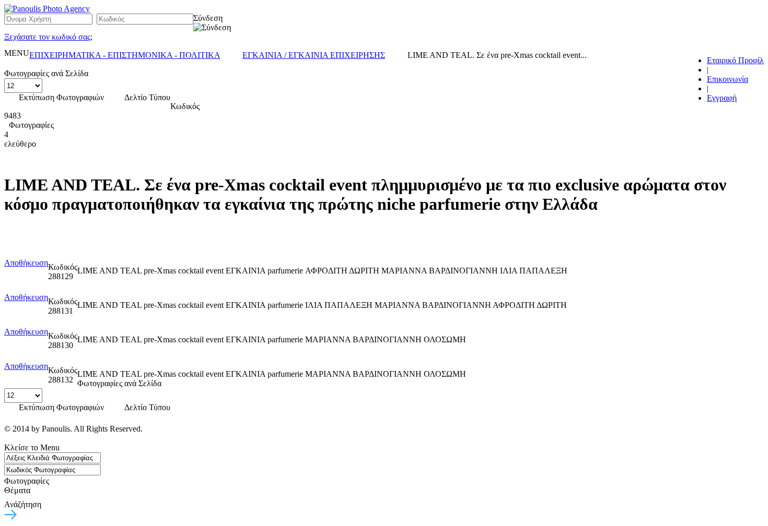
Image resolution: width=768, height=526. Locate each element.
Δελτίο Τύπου (147, 97)
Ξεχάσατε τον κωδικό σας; (48, 36)
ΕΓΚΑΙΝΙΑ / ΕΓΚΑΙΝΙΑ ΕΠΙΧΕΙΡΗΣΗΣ (313, 55)
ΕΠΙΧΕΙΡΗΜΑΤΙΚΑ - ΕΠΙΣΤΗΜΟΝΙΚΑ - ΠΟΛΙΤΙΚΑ (124, 55)
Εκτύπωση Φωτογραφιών (61, 97)
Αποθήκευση (26, 262)
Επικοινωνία (727, 79)
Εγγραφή (722, 97)
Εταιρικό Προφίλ (735, 60)
